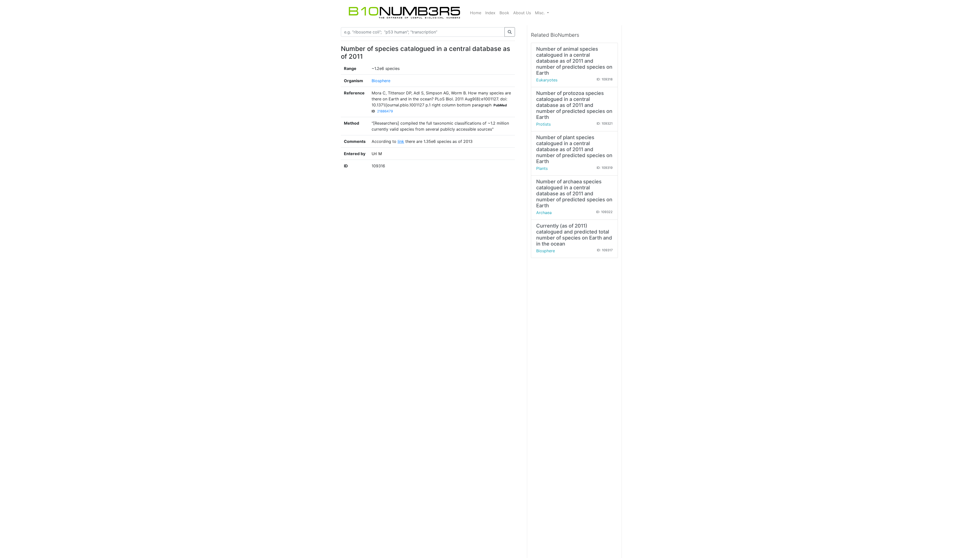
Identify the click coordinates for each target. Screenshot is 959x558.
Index (490, 12)
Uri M (377, 153)
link (401, 141)
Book (504, 12)
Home (475, 12)
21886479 (385, 111)
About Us (522, 12)
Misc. (540, 12)
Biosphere (381, 80)
